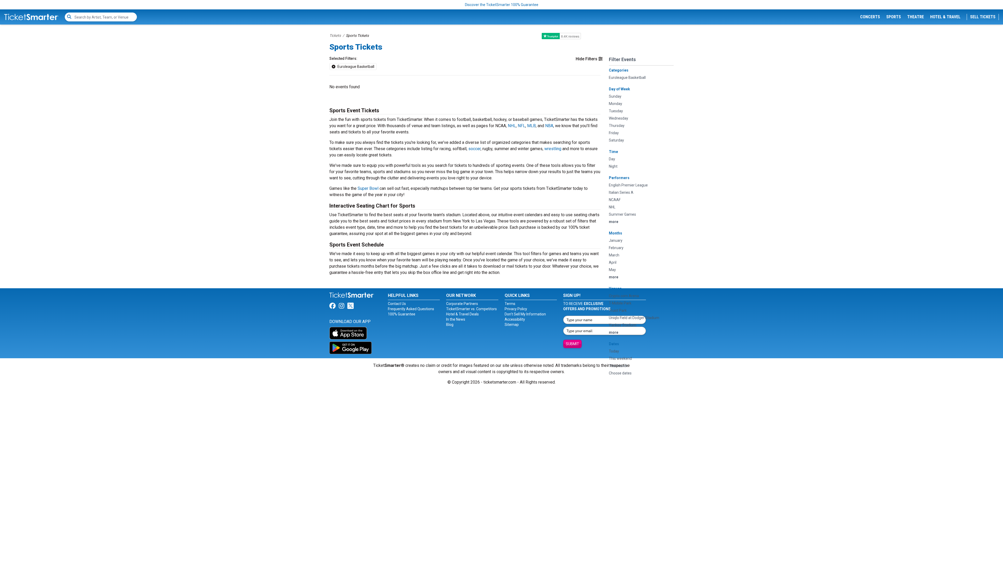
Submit (572, 344)
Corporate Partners (462, 304)
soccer (474, 148)
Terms (510, 304)
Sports (893, 16)
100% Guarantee (401, 314)
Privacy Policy (516, 309)
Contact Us (397, 304)
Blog (449, 324)
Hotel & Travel (945, 16)
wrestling (552, 148)
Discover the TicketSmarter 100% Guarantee (501, 5)
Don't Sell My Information (525, 314)
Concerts (870, 16)
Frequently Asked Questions (411, 309)
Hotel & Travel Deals (462, 314)
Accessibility (515, 319)
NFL (521, 125)
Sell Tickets (982, 16)
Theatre (915, 16)
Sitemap (512, 324)
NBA (549, 125)
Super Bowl (368, 188)
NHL (512, 125)
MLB (531, 125)
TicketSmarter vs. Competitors (471, 309)
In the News (455, 319)
